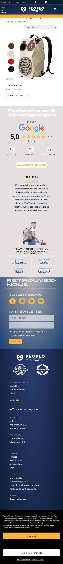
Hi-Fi (12, 393)
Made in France (17, 438)
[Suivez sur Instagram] (22, 301)
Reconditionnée (17, 389)
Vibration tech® (17, 442)
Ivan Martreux (31, 176)
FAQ (11, 468)
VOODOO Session (18, 428)
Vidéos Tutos (15, 460)
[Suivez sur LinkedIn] (31, 301)
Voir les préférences (31, 552)
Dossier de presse (18, 499)
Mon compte (15, 478)
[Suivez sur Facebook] (12, 301)
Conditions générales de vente (24, 485)
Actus (12, 421)
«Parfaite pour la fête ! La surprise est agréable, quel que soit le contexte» (31, 235)
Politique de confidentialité (22, 489)
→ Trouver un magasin (23, 409)
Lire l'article (31, 246)
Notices (13, 457)
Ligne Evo (14, 386)
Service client (44, 269)
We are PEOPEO (17, 424)
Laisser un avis (33, 165)
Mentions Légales (23, 560)
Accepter (31, 536)
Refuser (31, 544)
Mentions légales (17, 481)
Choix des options (18, 95)
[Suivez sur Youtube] (41, 301)
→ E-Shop (15, 400)
